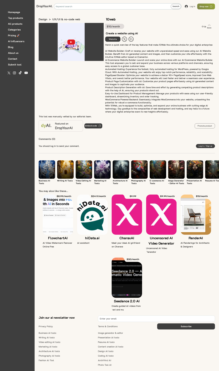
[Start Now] (131, 39)
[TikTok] (20, 73)
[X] (9, 73)
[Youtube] (26, 73)
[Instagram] (14, 73)
